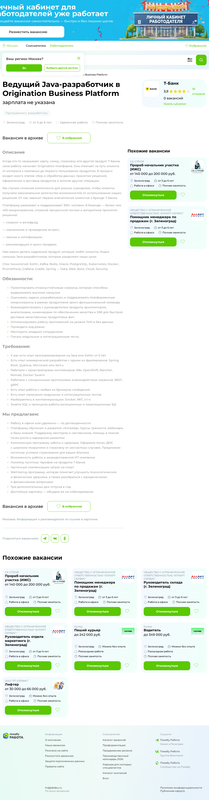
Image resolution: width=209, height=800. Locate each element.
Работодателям (61, 45)
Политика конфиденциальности (181, 787)
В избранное (72, 138)
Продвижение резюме (117, 750)
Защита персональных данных (64, 761)
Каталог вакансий (114, 739)
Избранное (198, 45)
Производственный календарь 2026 (115, 757)
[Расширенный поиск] (190, 60)
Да (24, 67)
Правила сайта (54, 766)
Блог (106, 778)
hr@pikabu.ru (53, 787)
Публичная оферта (172, 790)
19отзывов (198, 91)
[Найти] (201, 60)
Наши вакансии (55, 745)
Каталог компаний (115, 772)
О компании (53, 739)
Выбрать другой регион (62, 67)
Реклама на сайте (56, 750)
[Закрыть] (79, 58)
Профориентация (114, 745)
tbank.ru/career (175, 104)
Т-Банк (171, 83)
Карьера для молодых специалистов (117, 766)
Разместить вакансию (59, 755)
